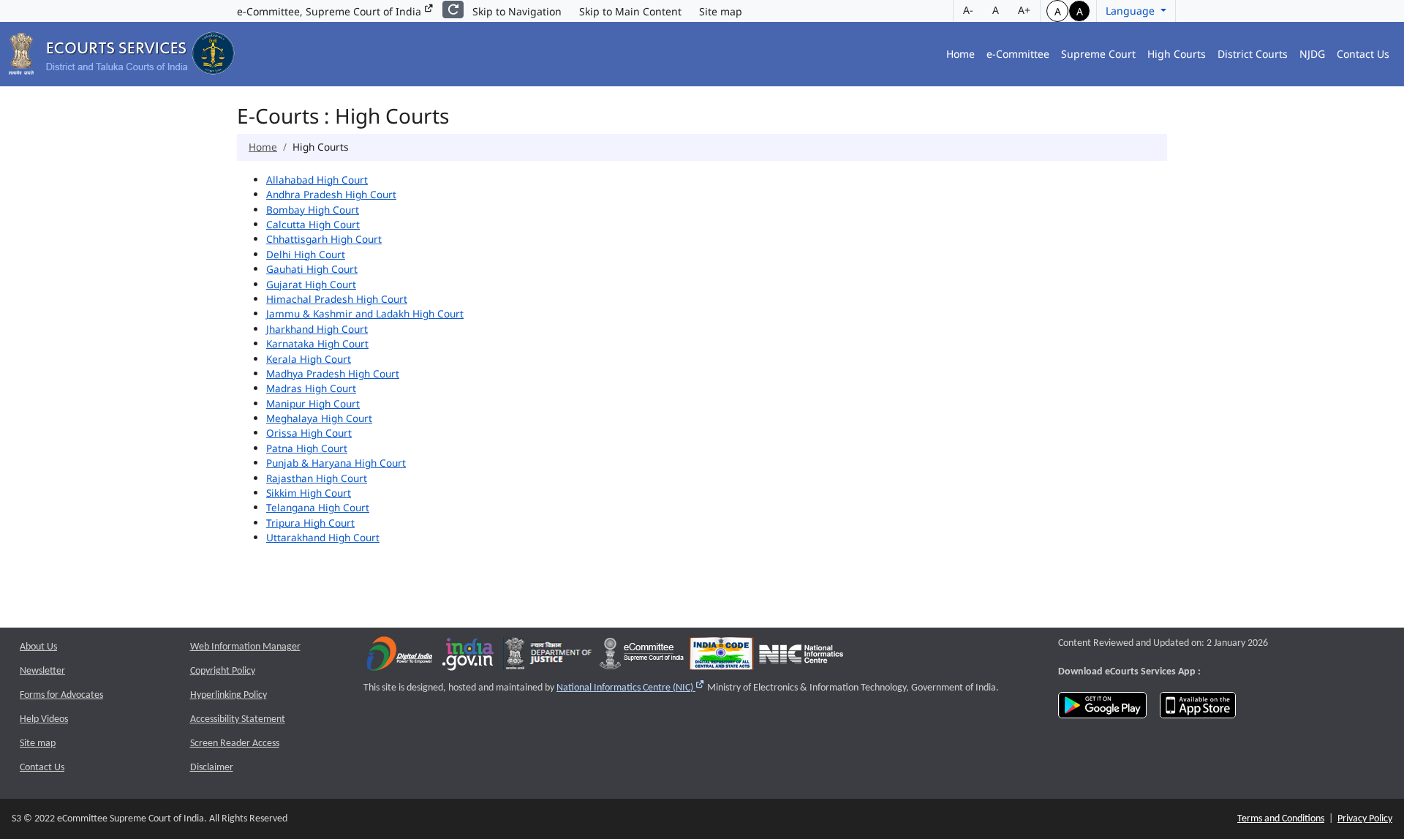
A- (968, 10)
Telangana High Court (317, 507)
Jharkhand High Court (317, 329)
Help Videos (44, 719)
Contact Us (1363, 54)
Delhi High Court (305, 254)
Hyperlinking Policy (228, 695)
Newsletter (42, 671)
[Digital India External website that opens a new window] (399, 657)
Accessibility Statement (237, 719)
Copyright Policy (222, 671)
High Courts (1176, 54)
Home (960, 54)
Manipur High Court (313, 403)
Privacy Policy (1364, 819)
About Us (38, 647)
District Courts (1253, 54)
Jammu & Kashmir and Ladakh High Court (365, 313)
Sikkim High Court (308, 493)
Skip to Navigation (517, 11)
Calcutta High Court (313, 224)
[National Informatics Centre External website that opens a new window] (801, 657)
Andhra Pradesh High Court (331, 194)
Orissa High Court (309, 433)
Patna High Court (306, 448)
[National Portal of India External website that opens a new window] (468, 657)
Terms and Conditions (1280, 819)
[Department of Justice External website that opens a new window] (549, 657)
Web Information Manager (245, 647)
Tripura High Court (310, 523)
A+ (1024, 10)
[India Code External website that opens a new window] (721, 657)
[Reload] (453, 9)
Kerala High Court (308, 359)
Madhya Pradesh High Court (332, 373)
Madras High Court (311, 388)
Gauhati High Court (312, 269)
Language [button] (1132, 11)
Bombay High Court (312, 210)
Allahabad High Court (317, 180)
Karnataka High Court (317, 343)
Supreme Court (1098, 54)
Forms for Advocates (61, 695)
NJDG (1312, 54)
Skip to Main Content (630, 11)
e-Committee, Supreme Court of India (330, 11)
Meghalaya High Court (319, 418)
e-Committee (1017, 54)
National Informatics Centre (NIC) (630, 688)
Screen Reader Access (234, 743)
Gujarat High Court (311, 284)
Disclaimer (211, 767)
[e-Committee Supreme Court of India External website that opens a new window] (641, 657)
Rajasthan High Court (316, 478)
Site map (720, 11)
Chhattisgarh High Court (324, 239)
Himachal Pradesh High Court (336, 299)
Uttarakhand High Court (323, 537)
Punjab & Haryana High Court (336, 463)
